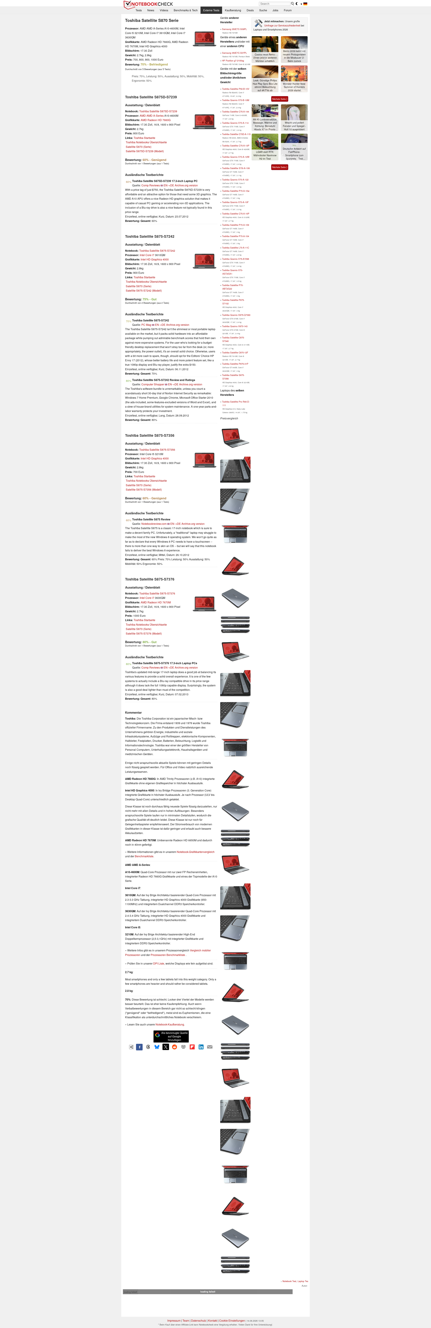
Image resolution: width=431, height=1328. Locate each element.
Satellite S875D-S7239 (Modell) (145, 151)
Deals (250, 10)
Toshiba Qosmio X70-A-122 (235, 179)
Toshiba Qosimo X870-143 (234, 326)
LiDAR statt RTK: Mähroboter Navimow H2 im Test (265, 155)
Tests (139, 10)
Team (186, 1320)
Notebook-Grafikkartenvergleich (195, 852)
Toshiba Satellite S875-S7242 (157, 251)
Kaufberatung (233, 10)
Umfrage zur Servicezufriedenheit (282, 25)
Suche (263, 10)
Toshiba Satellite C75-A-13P (235, 145)
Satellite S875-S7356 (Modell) (144, 489)
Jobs (275, 10)
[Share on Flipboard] (192, 1047)
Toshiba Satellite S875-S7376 (157, 593)
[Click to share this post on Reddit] (174, 1047)
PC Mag (146, 325)
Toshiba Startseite (144, 138)
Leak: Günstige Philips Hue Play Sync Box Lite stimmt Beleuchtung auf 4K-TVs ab (265, 85)
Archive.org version (186, 185)
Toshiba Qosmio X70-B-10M (235, 100)
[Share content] (131, 1047)
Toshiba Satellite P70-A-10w (235, 190)
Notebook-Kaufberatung (170, 1024)
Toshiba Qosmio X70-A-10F (235, 202)
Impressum (173, 1320)
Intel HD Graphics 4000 (155, 259)
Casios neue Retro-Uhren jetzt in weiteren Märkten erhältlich (265, 58)
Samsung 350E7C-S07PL (234, 52)
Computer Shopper (152, 384)
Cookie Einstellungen (232, 1320)
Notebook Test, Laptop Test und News (301, 1281)
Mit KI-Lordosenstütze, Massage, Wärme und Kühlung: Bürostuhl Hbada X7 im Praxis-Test (265, 124)
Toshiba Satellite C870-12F (235, 352)
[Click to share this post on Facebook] (139, 1047)
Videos (164, 10)
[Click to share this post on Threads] (148, 1047)
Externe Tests (211, 10)
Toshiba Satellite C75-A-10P (235, 213)
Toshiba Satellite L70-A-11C (235, 247)
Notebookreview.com (154, 524)
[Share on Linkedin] (201, 1047)
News (150, 10)
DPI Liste (158, 963)
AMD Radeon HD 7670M (156, 602)
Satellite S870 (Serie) (138, 147)
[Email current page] (210, 1047)
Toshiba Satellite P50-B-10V (235, 88)
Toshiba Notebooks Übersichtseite (146, 142)
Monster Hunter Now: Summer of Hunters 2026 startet (294, 87)
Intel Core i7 (147, 255)
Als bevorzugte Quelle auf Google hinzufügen (174, 1036)
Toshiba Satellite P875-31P (235, 363)
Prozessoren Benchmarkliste (168, 955)
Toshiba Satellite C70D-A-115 (236, 134)
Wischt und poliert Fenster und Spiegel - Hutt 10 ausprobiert (294, 126)
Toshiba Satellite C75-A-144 (235, 111)
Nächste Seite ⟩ (279, 99)
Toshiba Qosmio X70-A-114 (235, 122)
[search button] (292, 3)
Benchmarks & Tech (186, 10)
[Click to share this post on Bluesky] (157, 1047)
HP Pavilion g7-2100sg (233, 60)
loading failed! (130, 1291)
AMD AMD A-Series (152, 116)
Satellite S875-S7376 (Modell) (144, 633)
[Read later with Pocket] (183, 1047)
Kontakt (212, 1320)
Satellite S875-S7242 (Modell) (144, 290)
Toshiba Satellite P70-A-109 (235, 224)
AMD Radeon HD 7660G (156, 120)
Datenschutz (198, 1320)
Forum (288, 10)
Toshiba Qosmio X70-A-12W (235, 156)
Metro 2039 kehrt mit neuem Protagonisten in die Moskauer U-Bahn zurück (294, 56)
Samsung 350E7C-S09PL (234, 29)
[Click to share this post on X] (165, 1047)
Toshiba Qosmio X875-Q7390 (236, 315)
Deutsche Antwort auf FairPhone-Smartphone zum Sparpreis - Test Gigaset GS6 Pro (294, 153)
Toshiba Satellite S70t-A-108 (236, 168)
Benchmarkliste (144, 856)
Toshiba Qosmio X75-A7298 (235, 258)
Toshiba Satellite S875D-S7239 (158, 111)
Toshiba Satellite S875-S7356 (157, 450)
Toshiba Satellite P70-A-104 (235, 236)
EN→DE (169, 185)
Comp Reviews (150, 185)
